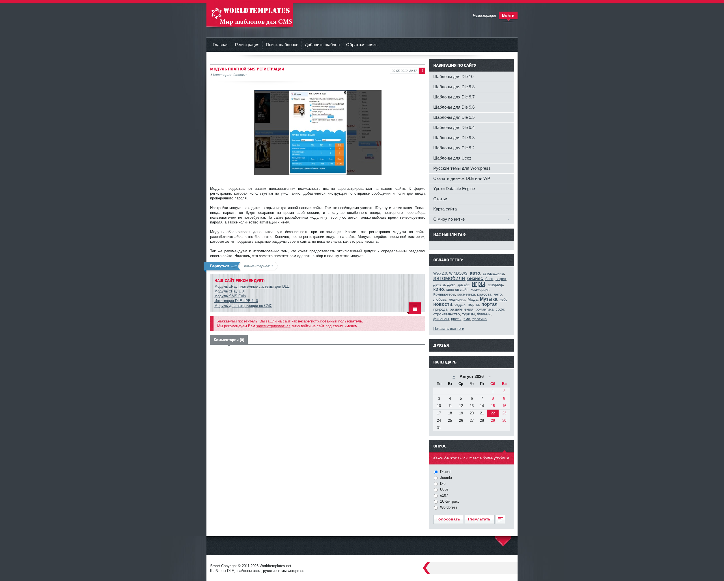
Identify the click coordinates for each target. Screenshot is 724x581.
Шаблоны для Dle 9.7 (454, 96)
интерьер (495, 284)
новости (442, 304)
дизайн (463, 284)
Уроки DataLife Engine (454, 188)
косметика (466, 294)
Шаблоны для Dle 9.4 (454, 127)
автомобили (449, 278)
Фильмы (484, 314)
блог (489, 278)
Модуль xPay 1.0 (229, 291)
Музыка (488, 299)
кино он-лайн (457, 289)
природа (440, 309)
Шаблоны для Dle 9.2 (454, 147)
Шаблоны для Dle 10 (453, 76)
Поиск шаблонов (282, 44)
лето (498, 294)
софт (500, 309)
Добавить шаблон (322, 44)
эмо (467, 319)
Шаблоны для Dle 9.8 (454, 86)
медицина (457, 299)
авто (475, 273)
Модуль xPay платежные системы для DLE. (252, 286)
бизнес (475, 278)
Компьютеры (444, 294)
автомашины (493, 273)
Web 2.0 (440, 273)
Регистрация (247, 44)
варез (500, 278)
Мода (472, 299)
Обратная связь (362, 44)
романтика (485, 309)
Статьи (440, 198)
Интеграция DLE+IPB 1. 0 (236, 301)
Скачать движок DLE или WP (461, 178)
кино (438, 289)
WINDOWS (458, 273)
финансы (441, 319)
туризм (468, 314)
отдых (460, 304)
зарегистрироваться (273, 326)
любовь (439, 299)
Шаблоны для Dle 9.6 (454, 107)
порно (473, 304)
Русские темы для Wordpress (462, 168)
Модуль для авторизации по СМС (243, 306)
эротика (479, 319)
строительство (446, 314)
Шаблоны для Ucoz (452, 158)
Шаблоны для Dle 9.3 (454, 137)
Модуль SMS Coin (230, 296)
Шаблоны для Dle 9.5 (454, 117)
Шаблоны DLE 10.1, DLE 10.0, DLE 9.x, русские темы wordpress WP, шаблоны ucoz (249, 14)
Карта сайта (445, 208)
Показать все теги (448, 328)
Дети (451, 284)
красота (484, 294)
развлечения (461, 309)
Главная (221, 44)
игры (478, 283)
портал (489, 304)
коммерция (480, 289)
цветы (456, 319)
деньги (439, 284)
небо (503, 299)
